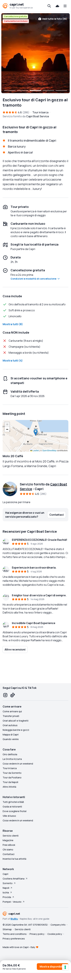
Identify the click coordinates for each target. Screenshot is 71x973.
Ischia (6, 892)
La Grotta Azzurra (12, 759)
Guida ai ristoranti (12, 806)
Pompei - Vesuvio (12, 901)
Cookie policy (54, 933)
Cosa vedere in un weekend (18, 763)
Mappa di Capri (10, 734)
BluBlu (14, 918)
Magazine (8, 840)
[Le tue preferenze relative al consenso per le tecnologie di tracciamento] (65, 967)
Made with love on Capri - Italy (19, 947)
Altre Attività (9, 786)
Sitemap (7, 929)
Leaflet (35, 450)
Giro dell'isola (10, 754)
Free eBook (9, 844)
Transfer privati (11, 716)
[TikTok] (12, 695)
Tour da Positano (12, 777)
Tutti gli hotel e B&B (13, 801)
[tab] (10, 90)
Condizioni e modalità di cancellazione (33, 278)
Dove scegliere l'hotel (14, 811)
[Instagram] (5, 695)
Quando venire (11, 739)
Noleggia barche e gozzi (16, 729)
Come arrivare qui (12, 711)
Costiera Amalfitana (13, 878)
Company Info (58, 924)
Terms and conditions (15, 933)
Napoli (6, 887)
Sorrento (8, 883)
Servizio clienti (10, 835)
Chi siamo (8, 849)
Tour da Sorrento (12, 772)
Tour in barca (10, 768)
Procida (7, 897)
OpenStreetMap (49, 450)
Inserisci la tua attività (14, 858)
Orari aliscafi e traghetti (15, 720)
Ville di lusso (9, 815)
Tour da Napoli (10, 782)
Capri (5, 874)
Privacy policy (37, 933)
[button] (36, 432)
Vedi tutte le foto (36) (54, 18)
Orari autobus (10, 725)
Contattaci (8, 854)
